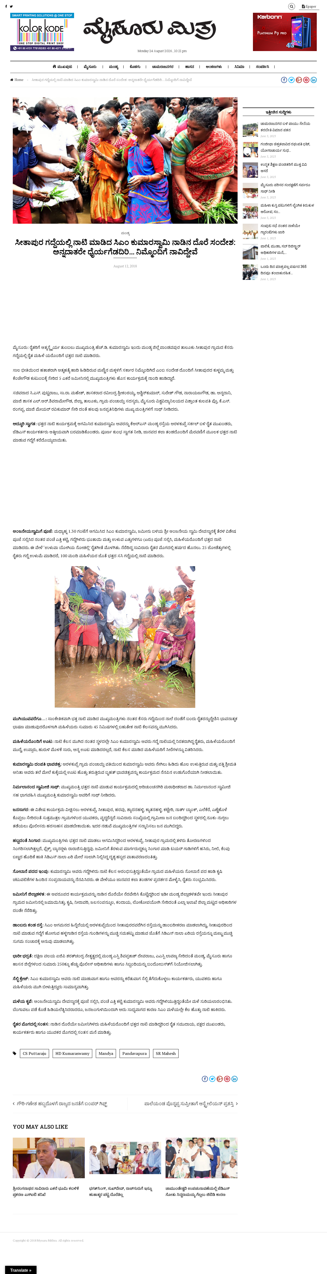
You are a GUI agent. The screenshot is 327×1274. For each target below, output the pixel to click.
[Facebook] (6, 6)
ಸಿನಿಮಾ (239, 66)
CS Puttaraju (34, 1053)
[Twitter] (11, 6)
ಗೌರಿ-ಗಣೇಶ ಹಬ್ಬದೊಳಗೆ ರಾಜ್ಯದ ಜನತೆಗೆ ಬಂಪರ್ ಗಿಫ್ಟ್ (62, 1103)
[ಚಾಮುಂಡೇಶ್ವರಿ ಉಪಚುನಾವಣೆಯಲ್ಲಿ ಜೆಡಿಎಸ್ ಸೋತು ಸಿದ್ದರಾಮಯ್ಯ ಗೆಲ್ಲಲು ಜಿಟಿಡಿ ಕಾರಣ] (202, 1177)
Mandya (106, 1053)
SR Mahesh (166, 1053)
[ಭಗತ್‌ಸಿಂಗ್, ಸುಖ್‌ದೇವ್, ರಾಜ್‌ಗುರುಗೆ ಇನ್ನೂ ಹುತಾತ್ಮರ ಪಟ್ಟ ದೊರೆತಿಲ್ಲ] (125, 1177)
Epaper (310, 6)
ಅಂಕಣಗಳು (214, 66)
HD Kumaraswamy (72, 1053)
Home (19, 79)
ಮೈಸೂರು (90, 66)
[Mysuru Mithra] (150, 38)
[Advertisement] (125, 307)
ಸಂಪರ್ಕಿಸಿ (262, 66)
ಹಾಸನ (189, 66)
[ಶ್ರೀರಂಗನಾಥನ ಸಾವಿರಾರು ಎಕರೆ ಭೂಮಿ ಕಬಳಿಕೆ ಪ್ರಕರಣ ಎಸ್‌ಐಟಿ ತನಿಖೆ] (49, 1177)
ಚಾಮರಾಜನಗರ (162, 66)
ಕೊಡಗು (135, 66)
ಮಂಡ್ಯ (113, 66)
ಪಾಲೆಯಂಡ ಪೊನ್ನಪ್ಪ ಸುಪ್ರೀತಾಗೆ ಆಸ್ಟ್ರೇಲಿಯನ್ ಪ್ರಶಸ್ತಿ (188, 1103)
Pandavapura (134, 1053)
